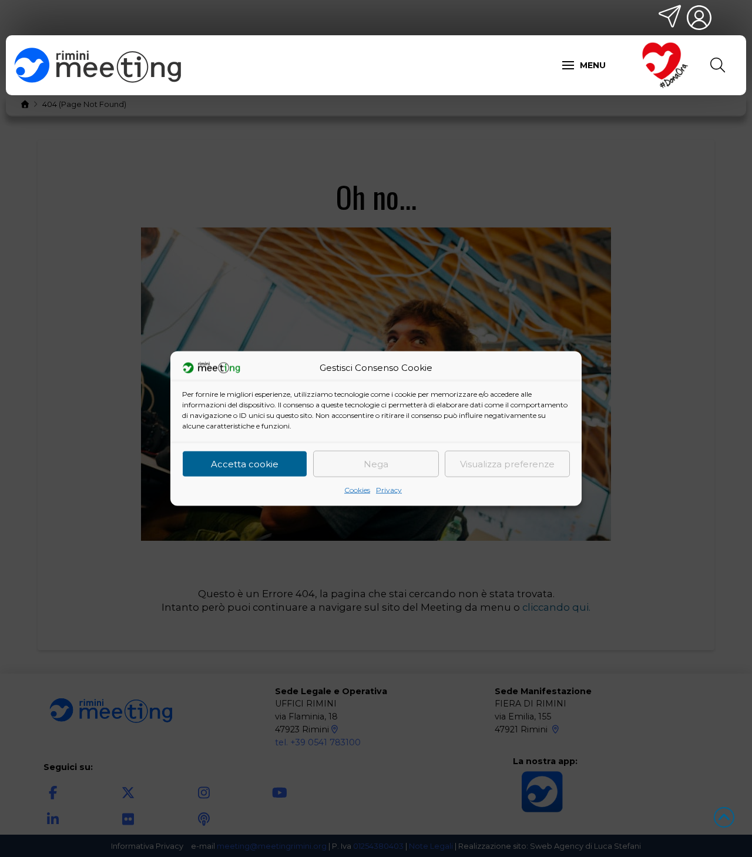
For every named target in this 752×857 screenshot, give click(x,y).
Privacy (389, 490)
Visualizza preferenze (507, 463)
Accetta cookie (244, 463)
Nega (376, 463)
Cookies (357, 490)
